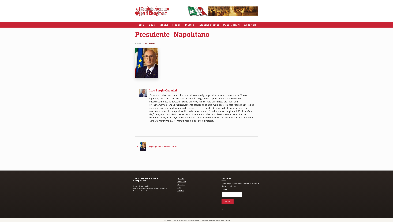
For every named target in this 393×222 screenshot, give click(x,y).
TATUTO (181, 178)
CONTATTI (181, 184)
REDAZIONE (181, 181)
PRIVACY (180, 190)
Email (224, 190)
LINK (179, 187)
